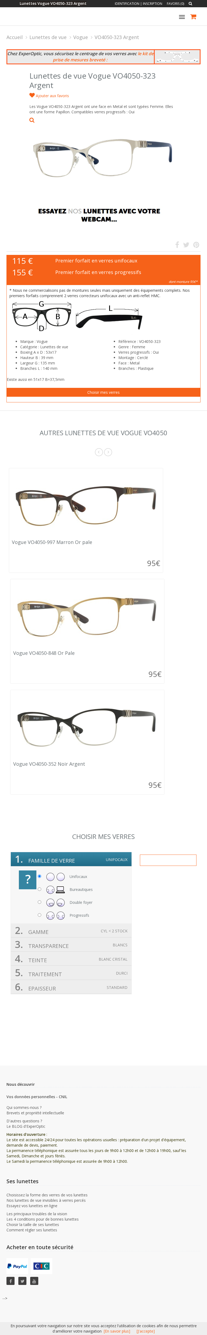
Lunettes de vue (48, 37)
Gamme (71, 930)
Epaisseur (71, 986)
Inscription (152, 3)
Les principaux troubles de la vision (36, 1213)
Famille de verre (71, 859)
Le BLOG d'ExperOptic (25, 1126)
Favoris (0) (175, 3)
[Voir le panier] (193, 17)
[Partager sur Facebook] (177, 245)
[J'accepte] (146, 1331)
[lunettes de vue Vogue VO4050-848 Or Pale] (87, 616)
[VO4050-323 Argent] (103, 154)
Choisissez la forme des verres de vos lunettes (47, 1194)
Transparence (71, 944)
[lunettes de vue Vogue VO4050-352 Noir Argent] (87, 727)
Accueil (14, 37)
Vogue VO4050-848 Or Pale (44, 653)
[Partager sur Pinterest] (196, 245)
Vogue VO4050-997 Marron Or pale (52, 542)
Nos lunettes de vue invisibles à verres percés (46, 1200)
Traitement (71, 972)
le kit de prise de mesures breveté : (103, 57)
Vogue (80, 37)
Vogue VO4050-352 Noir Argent (49, 764)
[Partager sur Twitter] (186, 245)
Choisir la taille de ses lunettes (32, 1224)
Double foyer (80, 902)
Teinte (71, 958)
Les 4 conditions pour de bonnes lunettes (42, 1219)
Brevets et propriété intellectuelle (35, 1112)
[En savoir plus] (117, 1331)
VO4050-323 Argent (117, 37)
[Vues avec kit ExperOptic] (177, 57)
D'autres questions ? (24, 1120)
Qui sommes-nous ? (24, 1107)
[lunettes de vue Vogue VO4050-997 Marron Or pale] (86, 505)
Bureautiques (80, 889)
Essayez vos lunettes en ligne (31, 1205)
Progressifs (78, 915)
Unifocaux (77, 876)
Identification (127, 3)
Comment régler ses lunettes (31, 1229)
